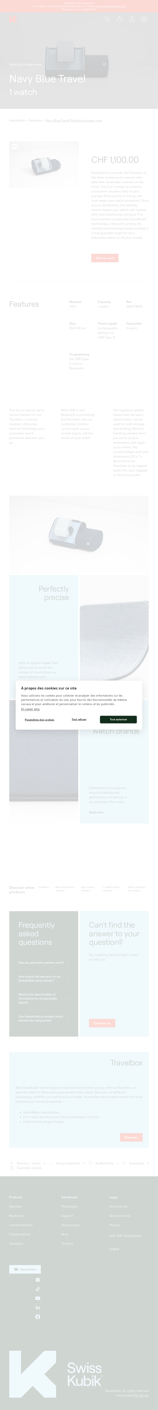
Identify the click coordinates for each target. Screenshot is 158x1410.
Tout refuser (79, 719)
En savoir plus (30, 709)
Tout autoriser (118, 719)
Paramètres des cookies (39, 719)
